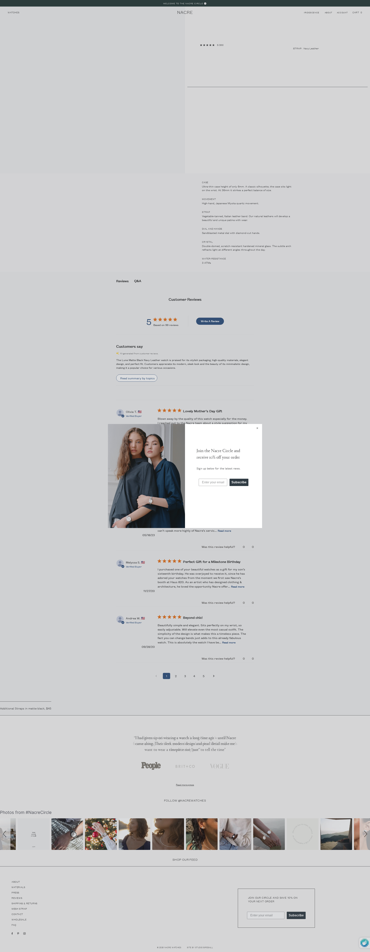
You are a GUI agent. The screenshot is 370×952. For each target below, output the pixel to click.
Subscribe (238, 482)
